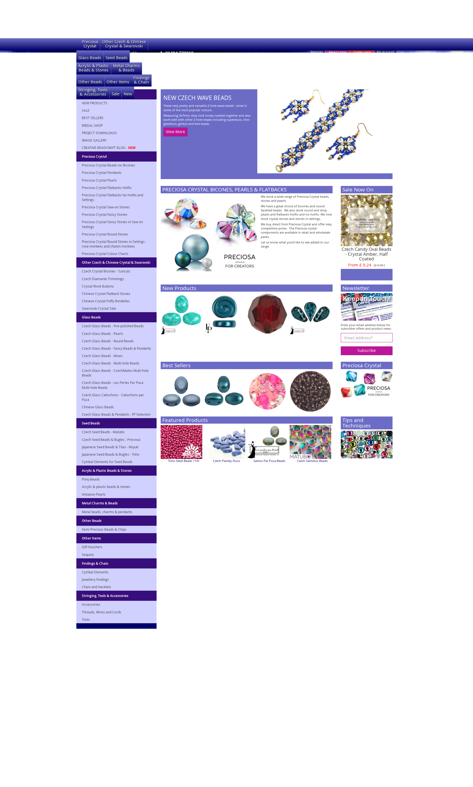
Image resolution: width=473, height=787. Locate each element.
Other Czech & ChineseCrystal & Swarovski (124, 43)
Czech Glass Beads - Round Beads (108, 341)
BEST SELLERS (92, 118)
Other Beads (90, 81)
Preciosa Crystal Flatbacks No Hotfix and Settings (112, 197)
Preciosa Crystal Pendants (102, 172)
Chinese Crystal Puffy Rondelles (106, 301)
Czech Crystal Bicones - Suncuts (106, 271)
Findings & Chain (95, 563)
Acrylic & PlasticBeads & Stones (93, 68)
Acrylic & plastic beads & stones (106, 486)
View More (175, 131)
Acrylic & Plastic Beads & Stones (107, 470)
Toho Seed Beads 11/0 (183, 461)
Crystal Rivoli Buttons (98, 286)
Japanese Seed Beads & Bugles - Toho (110, 454)
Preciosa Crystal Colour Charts (105, 253)
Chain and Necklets (96, 587)
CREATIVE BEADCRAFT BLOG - (108, 147)
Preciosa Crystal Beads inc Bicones (108, 165)
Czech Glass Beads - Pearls (102, 333)
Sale (116, 93)
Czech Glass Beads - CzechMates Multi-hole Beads (115, 372)
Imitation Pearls (94, 494)
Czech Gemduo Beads (312, 461)
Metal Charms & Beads (100, 503)
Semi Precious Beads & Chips (104, 529)
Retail (337, 52)
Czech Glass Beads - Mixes (102, 356)
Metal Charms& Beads (126, 68)
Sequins (88, 554)
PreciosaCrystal (90, 43)
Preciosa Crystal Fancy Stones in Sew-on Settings (112, 224)
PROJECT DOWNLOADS (99, 133)
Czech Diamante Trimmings (103, 279)
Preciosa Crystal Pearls (99, 180)
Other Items (117, 81)
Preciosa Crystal (94, 156)
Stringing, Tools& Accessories (93, 92)
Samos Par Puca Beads (269, 461)
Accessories (91, 604)
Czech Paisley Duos (226, 461)
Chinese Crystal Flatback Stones (106, 293)
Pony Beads (91, 479)
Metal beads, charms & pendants (107, 512)
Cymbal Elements (95, 572)
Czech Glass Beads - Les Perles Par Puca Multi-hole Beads (112, 384)
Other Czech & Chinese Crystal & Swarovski (116, 262)
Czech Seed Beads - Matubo (103, 432)
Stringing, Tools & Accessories (105, 595)
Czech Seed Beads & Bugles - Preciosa (111, 439)
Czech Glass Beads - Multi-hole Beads (110, 363)
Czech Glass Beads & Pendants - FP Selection (116, 414)
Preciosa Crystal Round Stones (105, 234)
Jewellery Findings (95, 579)
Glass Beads (90, 57)
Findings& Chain (141, 80)
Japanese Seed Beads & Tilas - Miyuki (110, 447)
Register (316, 52)
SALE (86, 110)
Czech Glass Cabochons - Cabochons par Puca (113, 397)
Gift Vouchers (92, 547)
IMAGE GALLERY (94, 140)
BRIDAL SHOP (92, 125)
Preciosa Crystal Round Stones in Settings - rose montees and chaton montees (114, 243)
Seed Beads (117, 57)
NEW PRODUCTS (94, 103)
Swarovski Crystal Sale (99, 308)
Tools (86, 619)
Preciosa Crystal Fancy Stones (104, 214)
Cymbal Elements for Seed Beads (107, 461)
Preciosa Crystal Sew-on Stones (106, 207)
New (128, 93)
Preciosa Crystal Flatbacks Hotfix (106, 187)
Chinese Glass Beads (98, 407)
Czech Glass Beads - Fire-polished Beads (113, 326)
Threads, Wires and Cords (101, 612)
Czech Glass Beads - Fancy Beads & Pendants (116, 348)
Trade (362, 52)
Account (385, 52)
